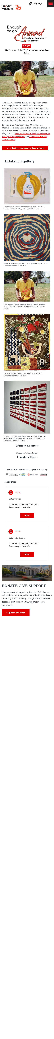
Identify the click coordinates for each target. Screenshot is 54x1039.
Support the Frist (15, 612)
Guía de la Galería (23, 542)
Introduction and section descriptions (25, 148)
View (27, 515)
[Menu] (50, 3)
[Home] (11, 7)
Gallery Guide (23, 502)
